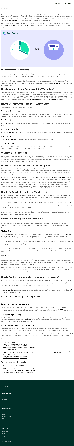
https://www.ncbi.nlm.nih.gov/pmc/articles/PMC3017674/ (19, 347)
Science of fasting (6, 416)
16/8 (45, 114)
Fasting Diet (69, 3)
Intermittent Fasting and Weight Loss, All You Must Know (19, 365)
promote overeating (29, 319)
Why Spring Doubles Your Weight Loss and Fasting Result (19, 370)
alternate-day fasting (58, 83)
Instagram (5, 397)
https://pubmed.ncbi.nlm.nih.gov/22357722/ (15, 358)
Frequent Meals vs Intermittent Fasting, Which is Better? (18, 372)
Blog (46, 3)
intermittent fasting (13, 20)
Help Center (5, 431)
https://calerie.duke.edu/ (9, 342)
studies (20, 241)
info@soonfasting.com (8, 436)
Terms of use (5, 421)
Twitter (4, 401)
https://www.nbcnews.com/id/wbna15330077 (15, 344)
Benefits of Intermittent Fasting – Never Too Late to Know (19, 367)
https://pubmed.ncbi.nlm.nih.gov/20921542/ (15, 356)
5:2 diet (5, 123)
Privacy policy (5, 418)
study (49, 318)
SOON (5, 386)
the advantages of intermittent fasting (17, 25)
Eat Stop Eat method (11, 139)
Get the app (5, 411)
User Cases (56, 3)
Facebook (4, 399)
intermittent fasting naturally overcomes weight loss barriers (46, 99)
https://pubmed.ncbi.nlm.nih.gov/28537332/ (15, 345)
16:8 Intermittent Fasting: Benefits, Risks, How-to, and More (19, 368)
